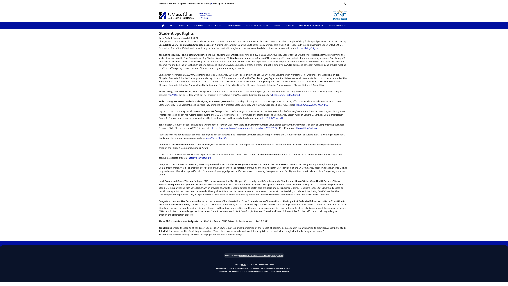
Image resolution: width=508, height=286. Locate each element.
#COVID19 (173, 94)
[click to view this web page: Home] (163, 25)
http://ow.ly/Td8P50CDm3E (286, 94)
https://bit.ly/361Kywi (306, 127)
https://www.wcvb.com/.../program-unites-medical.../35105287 (244, 127)
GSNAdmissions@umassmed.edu (258, 271)
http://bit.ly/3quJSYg (216, 137)
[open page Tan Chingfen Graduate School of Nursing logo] (206, 15)
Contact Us (230, 3)
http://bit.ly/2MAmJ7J (305, 104)
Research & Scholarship (257, 25)
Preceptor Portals (337, 25)
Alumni (276, 25)
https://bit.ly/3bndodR (271, 117)
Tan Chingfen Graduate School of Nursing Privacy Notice (261, 255)
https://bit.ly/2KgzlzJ (308, 48)
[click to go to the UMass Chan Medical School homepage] (176, 15)
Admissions (184, 25)
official (243, 264)
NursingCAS (218, 3)
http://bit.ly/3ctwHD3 (200, 157)
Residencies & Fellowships (311, 25)
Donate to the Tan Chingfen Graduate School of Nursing (185, 3)
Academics (198, 25)
